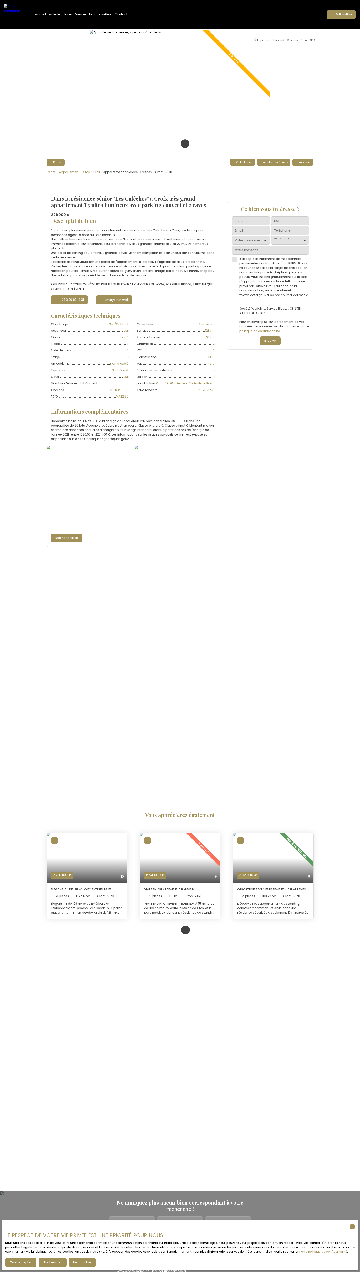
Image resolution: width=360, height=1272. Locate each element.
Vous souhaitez (282, 238)
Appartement (69, 172)
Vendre (80, 14)
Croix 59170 (91, 172)
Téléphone (282, 231)
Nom (277, 221)
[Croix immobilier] (14, 14)
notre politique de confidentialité (323, 1251)
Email (239, 231)
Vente (51, 172)
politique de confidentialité (259, 331)
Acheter (55, 14)
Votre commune (247, 240)
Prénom (241, 221)
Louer (68, 14)
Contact (121, 14)
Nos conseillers (100, 14)
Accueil (40, 14)
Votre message (247, 250)
